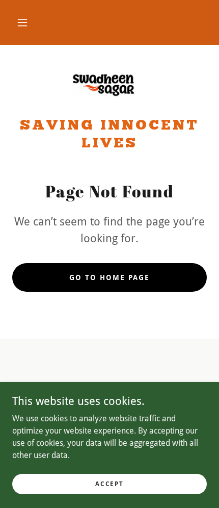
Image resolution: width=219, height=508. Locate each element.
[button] (22, 22)
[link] (109, 85)
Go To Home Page (109, 277)
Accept (109, 483)
